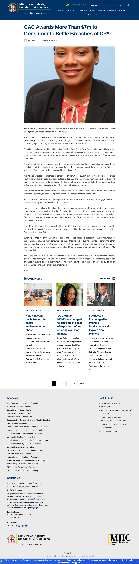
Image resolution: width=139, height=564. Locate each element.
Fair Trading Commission (17, 423)
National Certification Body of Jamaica (23, 457)
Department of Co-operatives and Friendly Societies (28, 420)
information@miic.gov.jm (35, 499)
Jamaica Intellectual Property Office (22, 437)
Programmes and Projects (102, 10)
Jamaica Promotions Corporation (20, 447)
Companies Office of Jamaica (19, 413)
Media (82, 10)
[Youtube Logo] (26, 526)
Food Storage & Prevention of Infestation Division (27, 427)
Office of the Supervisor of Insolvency (22, 470)
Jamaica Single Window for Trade (112, 421)
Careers (122, 10)
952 (74, 383)
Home (60, 10)
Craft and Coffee (105, 407)
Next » (82, 383)
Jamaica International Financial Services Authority (27, 440)
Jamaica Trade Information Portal (112, 424)
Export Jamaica (105, 414)
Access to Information (107, 431)
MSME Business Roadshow (109, 403)
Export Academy (105, 428)
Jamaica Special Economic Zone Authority (24, 450)
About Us (70, 10)
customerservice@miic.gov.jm (26, 507)
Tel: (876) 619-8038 (14, 490)
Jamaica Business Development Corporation (25, 433)
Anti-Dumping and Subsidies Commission (24, 403)
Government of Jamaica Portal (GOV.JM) (115, 410)
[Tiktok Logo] (23, 526)
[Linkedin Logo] (19, 526)
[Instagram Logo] (12, 526)
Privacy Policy (69, 553)
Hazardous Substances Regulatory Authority (25, 430)
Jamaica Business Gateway (109, 417)
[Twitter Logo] (8, 526)
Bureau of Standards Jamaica (19, 406)
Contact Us (92, 14)
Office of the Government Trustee (21, 467)
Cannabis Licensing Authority (19, 410)
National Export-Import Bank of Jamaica (24, 464)
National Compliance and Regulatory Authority (26, 460)
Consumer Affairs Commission (19, 417)
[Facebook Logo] (16, 526)
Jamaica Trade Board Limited (19, 454)
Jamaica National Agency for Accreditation (24, 443)
